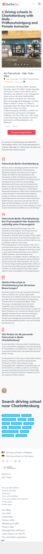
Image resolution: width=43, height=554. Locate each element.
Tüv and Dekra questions (14, 537)
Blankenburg (16, 423)
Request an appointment (21, 132)
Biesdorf (5, 423)
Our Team (7, 477)
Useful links (7, 516)
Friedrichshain (21, 435)
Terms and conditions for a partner (15, 499)
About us (6, 474)
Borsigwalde (28, 423)
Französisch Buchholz (10, 431)
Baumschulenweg (9, 419)
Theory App (8, 527)
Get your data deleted (10, 488)
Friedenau (24, 431)
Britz (4, 427)
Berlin (31, 419)
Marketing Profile (10, 523)
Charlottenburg (15, 427)
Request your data (9, 490)
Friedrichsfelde (8, 435)
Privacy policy (7, 502)
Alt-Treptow (26, 415)
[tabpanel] (21, 49)
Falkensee (27, 427)
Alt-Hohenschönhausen (11, 415)
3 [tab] (21, 64)
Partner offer (8, 520)
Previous (5, 49)
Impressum (6, 493)
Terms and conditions (10, 496)
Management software (13, 530)
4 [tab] (24, 64)
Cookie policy (7, 504)
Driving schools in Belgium (19, 452)
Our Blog (6, 510)
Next (38, 49)
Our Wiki (6, 513)
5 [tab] (28, 64)
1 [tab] (15, 64)
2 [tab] (18, 64)
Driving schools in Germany (20, 456)
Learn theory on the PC (13, 533)
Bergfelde (22, 419)
